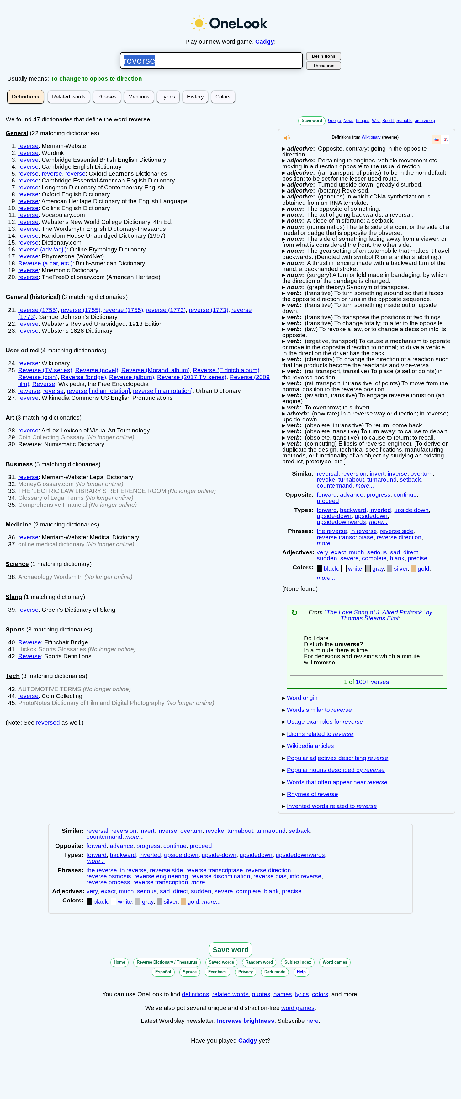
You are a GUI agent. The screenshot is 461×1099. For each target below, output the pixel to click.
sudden (327, 558)
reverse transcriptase (345, 537)
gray (378, 568)
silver (401, 568)
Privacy (245, 972)
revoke (326, 479)
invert (377, 473)
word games (298, 1008)
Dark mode (274, 972)
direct (410, 552)
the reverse (332, 531)
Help (301, 972)
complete (374, 558)
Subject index (297, 962)
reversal (327, 473)
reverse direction (399, 537)
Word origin (302, 698)
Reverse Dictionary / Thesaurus (167, 962)
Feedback (217, 972)
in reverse (363, 531)
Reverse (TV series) (45, 370)
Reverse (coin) (38, 377)
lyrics (302, 994)
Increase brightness (245, 1020)
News (348, 120)
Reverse (43, 384)
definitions (195, 994)
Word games (335, 962)
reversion (354, 473)
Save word (312, 120)
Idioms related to (320, 734)
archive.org (425, 120)
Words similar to (319, 709)
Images (362, 120)
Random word (259, 962)
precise (417, 558)
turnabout (351, 479)
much (356, 552)
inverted (380, 510)
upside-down (334, 516)
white (355, 568)
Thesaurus (323, 65)
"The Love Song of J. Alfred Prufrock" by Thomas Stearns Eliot (378, 615)
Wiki (376, 120)
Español (163, 972)
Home (119, 962)
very (322, 552)
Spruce (190, 972)
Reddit (388, 120)
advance (351, 494)
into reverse (305, 876)
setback (410, 479)
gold (423, 568)
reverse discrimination (220, 876)
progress (378, 494)
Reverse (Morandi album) (155, 370)
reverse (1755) (38, 310)
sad (395, 552)
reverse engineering (161, 876)
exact (338, 552)
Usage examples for (325, 721)
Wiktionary (371, 137)
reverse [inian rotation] (163, 391)
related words (230, 994)
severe (349, 558)
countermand (334, 485)
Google (334, 120)
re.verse (29, 391)
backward (353, 510)
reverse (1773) (166, 310)
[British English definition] (445, 139)
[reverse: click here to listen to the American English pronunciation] (287, 139)
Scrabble (404, 120)
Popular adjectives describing (337, 758)
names (282, 994)
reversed (48, 722)
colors (320, 994)
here (312, 1020)
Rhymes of (312, 794)
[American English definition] (436, 139)
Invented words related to (332, 806)
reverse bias (270, 876)
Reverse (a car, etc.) (45, 263)
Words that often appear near (337, 782)
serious (377, 552)
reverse (28, 146)
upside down (411, 510)
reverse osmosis (109, 876)
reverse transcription (160, 882)
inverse (397, 473)
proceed (328, 501)
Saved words (221, 962)
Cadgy (264, 41)
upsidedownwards (341, 522)
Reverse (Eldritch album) (226, 370)
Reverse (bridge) (83, 377)
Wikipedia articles (310, 745)
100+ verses (372, 682)
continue (405, 494)
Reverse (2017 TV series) (191, 377)
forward (327, 494)
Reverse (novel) (96, 370)
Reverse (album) (131, 377)
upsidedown (371, 516)
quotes (261, 994)
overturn (422, 473)
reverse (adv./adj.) (42, 249)
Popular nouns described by (336, 770)
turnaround (382, 479)
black (331, 568)
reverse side (396, 531)
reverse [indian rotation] (98, 391)
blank (397, 558)
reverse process (108, 882)
